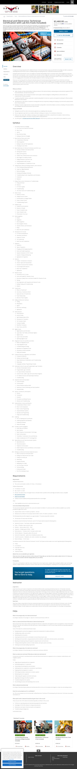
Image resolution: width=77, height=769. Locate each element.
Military (53, 757)
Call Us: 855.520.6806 (68, 16)
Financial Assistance (55, 758)
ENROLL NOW (63, 31)
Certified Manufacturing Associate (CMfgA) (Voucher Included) (22, 739)
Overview (5, 66)
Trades (15, 16)
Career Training (31, 757)
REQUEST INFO (68, 59)
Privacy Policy (40, 765)
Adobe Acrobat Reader (20, 496)
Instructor (6, 74)
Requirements (7, 71)
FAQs (5, 76)
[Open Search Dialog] (72, 2)
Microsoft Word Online (20, 494)
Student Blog (65, 757)
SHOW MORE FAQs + (17, 711)
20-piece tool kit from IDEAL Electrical (31, 118)
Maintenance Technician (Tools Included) (41, 738)
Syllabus (5, 69)
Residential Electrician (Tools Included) (63, 738)
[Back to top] (38, 755)
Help (53, 759)
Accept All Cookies (12, 761)
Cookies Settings (12, 764)
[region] (12, 758)
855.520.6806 (6, 85)
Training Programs (9, 16)
